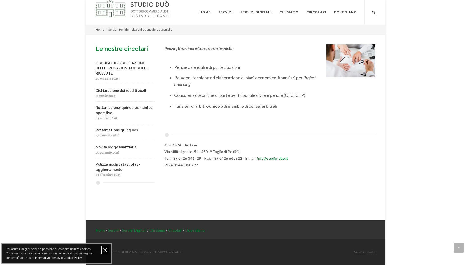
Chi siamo (157, 230)
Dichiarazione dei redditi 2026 (121, 91)
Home (100, 29)
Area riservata (364, 252)
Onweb (145, 252)
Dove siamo (195, 230)
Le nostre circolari (122, 48)
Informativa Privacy (47, 258)
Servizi (114, 230)
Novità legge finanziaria (116, 147)
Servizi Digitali (134, 230)
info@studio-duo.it (272, 158)
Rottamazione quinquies (117, 130)
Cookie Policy (73, 258)
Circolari (175, 230)
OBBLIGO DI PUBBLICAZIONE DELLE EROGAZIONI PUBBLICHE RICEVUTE (122, 68)
